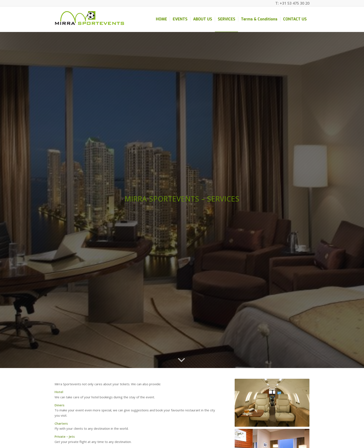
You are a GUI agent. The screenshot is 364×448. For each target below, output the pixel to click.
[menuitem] (161, 19)
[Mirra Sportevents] (89, 19)
